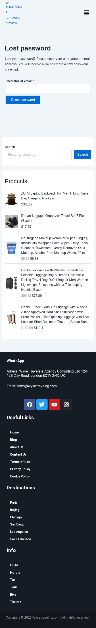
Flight (14, 565)
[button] (86, 13)
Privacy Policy (20, 469)
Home (14, 432)
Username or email (26, 80)
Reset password (23, 100)
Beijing (14, 510)
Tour (13, 587)
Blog (13, 440)
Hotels (15, 572)
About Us (16, 447)
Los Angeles (19, 532)
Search (10, 147)
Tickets (15, 602)
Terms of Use (20, 462)
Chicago (16, 517)
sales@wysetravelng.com (37, 386)
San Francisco (20, 539)
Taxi (13, 580)
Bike (13, 594)
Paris (14, 502)
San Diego (17, 524)
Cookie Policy (20, 476)
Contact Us (18, 454)
